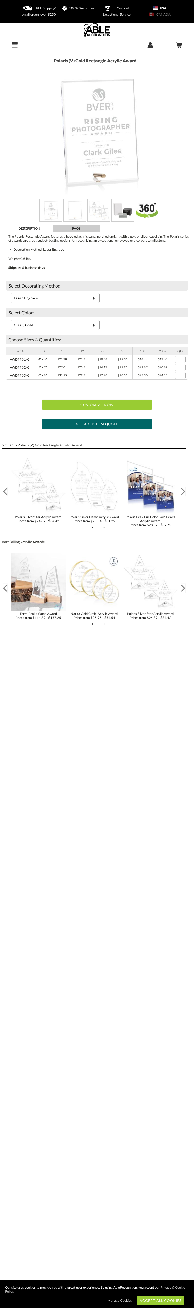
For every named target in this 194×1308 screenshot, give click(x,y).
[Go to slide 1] (92, 527)
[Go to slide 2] (104, 527)
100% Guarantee (81, 8)
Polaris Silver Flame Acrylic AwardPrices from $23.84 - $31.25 (94, 519)
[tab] (29, 228)
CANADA (163, 14)
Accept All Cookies (160, 1300)
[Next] (183, 491)
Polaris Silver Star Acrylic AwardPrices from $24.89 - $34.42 (38, 519)
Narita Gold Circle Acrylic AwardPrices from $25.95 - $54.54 (94, 616)
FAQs (76, 228)
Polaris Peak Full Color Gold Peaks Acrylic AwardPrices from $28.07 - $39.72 (150, 521)
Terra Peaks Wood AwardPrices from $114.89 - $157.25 (38, 616)
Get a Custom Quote (97, 424)
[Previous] (5, 491)
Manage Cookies (120, 1300)
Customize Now (97, 405)
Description (29, 228)
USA (162, 8)
